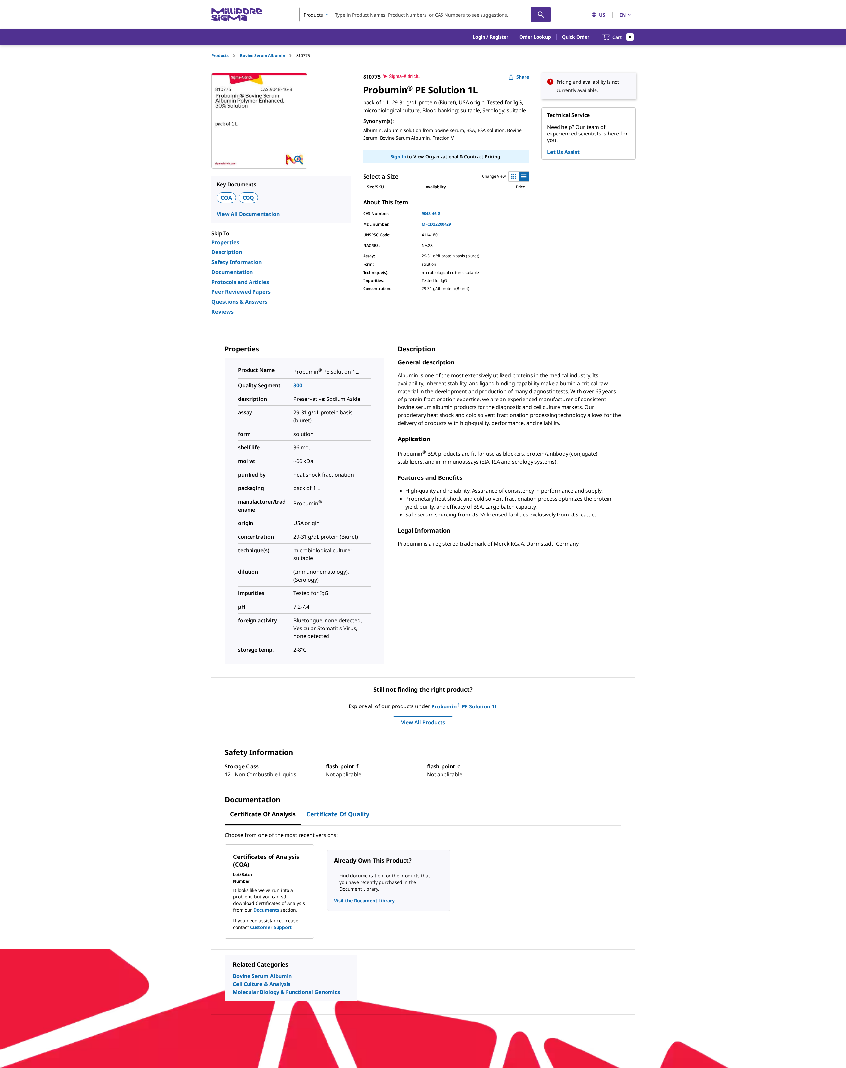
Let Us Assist (563, 152)
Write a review (417, 121)
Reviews (223, 311)
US (602, 15)
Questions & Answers (239, 301)
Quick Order (575, 37)
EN (622, 15)
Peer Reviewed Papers (241, 291)
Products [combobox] (313, 15)
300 (297, 385)
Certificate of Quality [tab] (337, 814)
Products (220, 55)
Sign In (398, 168)
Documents (266, 910)
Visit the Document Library (364, 900)
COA (226, 197)
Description (227, 252)
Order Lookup (535, 37)
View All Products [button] (423, 722)
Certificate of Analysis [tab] (263, 814)
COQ (248, 197)
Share (522, 77)
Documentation (232, 272)
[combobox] (425, 14)
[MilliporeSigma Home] (237, 14)
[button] (490, 37)
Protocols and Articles (240, 282)
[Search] (541, 14)
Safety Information (237, 262)
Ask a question (455, 121)
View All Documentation (248, 214)
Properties (225, 242)
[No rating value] (377, 121)
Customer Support (271, 927)
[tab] (226, 55)
